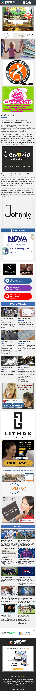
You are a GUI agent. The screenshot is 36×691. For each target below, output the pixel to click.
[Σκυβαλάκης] (22, 35)
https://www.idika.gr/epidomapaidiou (21, 178)
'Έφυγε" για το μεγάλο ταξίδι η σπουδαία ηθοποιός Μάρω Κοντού (9, 372)
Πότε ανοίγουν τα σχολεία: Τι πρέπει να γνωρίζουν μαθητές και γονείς (8, 325)
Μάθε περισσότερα (18, 689)
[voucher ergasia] (8, 633)
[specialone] (20, 633)
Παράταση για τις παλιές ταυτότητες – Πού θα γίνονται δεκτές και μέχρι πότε (26, 347)
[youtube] (27, 2)
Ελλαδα (4, 118)
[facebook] (24, 2)
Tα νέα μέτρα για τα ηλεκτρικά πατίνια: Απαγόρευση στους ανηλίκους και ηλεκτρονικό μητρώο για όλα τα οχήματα (9, 349)
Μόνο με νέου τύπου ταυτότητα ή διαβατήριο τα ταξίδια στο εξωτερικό (26, 324)
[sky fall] (9, 35)
